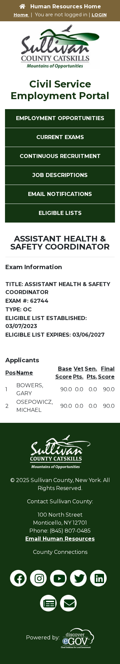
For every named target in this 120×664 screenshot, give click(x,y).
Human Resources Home (65, 6)
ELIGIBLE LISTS (60, 213)
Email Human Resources (60, 539)
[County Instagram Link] (40, 581)
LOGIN (99, 14)
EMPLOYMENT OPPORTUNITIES (60, 118)
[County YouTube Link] (60, 581)
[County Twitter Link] (80, 581)
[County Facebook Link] (20, 581)
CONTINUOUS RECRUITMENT (60, 156)
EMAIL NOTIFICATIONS (60, 194)
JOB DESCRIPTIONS (60, 175)
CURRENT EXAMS (60, 137)
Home (21, 14)
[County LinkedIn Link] (100, 581)
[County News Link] (50, 605)
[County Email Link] (70, 605)
